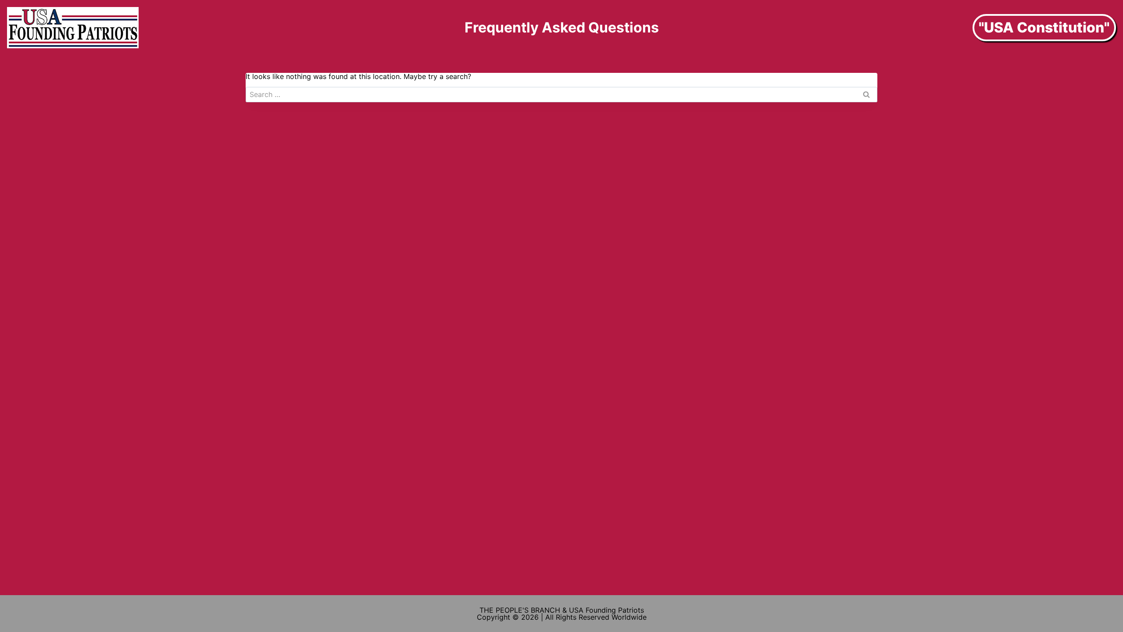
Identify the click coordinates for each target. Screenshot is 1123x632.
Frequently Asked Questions (562, 27)
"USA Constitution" (1044, 27)
